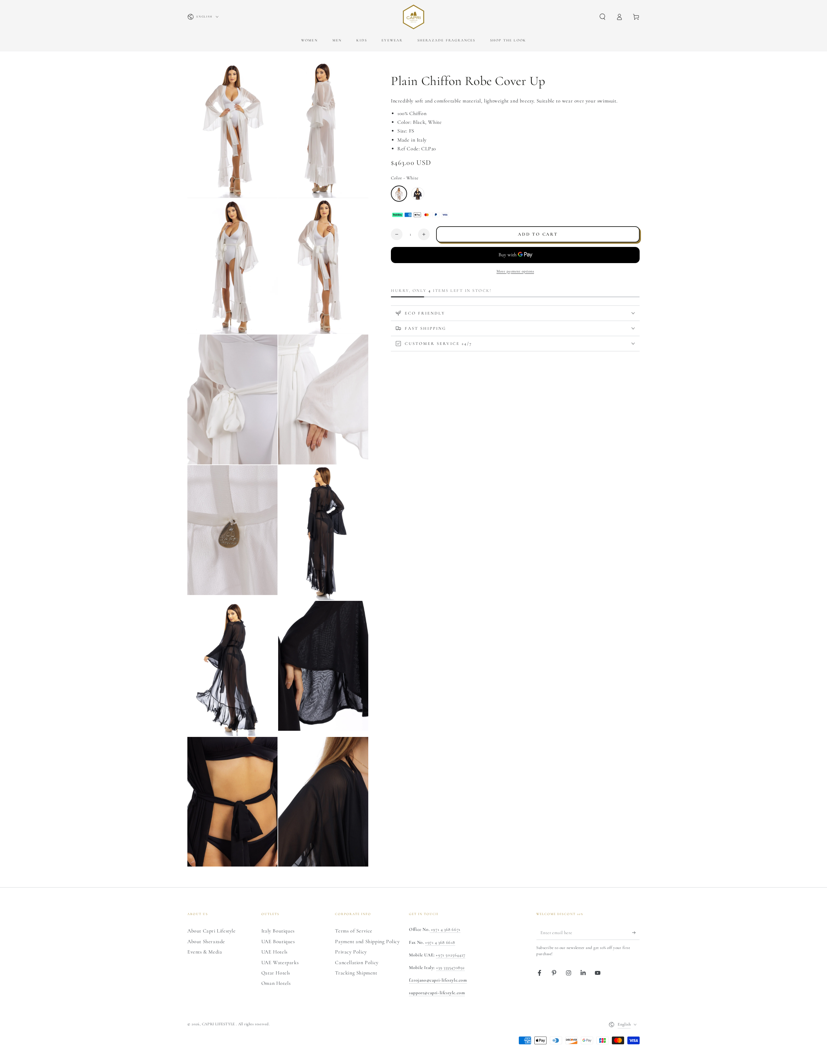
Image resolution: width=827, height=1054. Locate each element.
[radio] (399, 194)
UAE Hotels (274, 952)
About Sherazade (206, 941)
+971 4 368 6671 (445, 929)
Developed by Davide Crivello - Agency (226, 1033)
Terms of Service (353, 931)
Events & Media (204, 952)
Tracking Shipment (356, 973)
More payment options (515, 271)
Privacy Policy (351, 952)
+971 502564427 (450, 955)
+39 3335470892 (450, 967)
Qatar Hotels (275, 973)
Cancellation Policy (356, 962)
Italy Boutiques (278, 931)
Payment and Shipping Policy (367, 941)
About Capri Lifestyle (211, 931)
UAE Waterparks (279, 962)
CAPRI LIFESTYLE (219, 1024)
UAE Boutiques (278, 941)
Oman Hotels (276, 983)
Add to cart (538, 234)
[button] (602, 17)
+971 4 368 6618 (440, 942)
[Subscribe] (636, 932)
